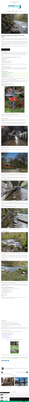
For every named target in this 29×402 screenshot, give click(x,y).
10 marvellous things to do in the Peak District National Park (8, 334)
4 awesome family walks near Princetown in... (6, 397)
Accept (24, 401)
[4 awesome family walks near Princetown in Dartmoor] (2, 397)
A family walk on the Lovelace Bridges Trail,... (7, 386)
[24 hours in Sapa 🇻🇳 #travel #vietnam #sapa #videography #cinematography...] (12, 395)
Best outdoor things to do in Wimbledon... (6, 394)
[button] (9, 0)
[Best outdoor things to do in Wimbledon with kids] (2, 394)
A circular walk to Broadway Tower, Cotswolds (21, 386)
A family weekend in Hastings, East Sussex (6, 400)
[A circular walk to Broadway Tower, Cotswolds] (21, 381)
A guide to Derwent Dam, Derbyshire (5, 336)
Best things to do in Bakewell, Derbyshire (6, 335)
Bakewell (24, 297)
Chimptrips (19, 400)
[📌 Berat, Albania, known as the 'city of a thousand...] (16, 395)
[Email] (15, 2)
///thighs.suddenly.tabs (7, 73)
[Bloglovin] (16, 2)
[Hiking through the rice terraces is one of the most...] (26, 395)
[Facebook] (12, 2)
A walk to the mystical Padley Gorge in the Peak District (7, 337)
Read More (26, 401)
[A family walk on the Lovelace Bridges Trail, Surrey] (7, 381)
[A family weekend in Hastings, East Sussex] (2, 400)
